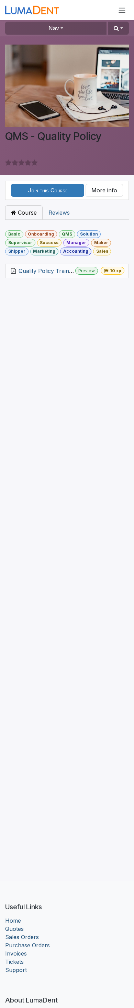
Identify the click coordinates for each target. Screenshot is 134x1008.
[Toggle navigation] (122, 10)
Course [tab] (26, 212)
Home (13, 920)
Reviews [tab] (59, 212)
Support (16, 970)
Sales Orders (22, 937)
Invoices (16, 953)
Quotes (14, 928)
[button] (118, 28)
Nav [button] (53, 28)
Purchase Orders (27, 945)
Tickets (14, 961)
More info (104, 190)
